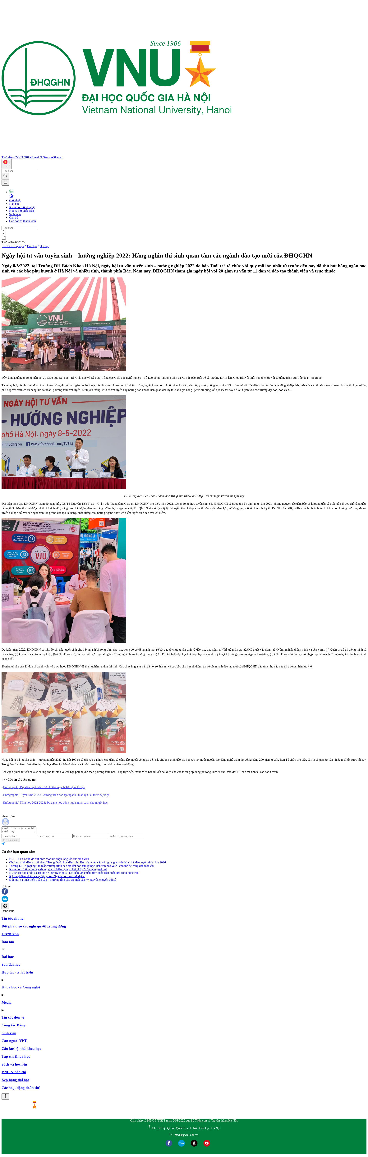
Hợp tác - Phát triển (17, 972)
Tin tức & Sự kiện (13, 246)
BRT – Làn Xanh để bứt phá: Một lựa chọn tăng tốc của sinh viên (49, 859)
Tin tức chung (13, 918)
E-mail (35, 157)
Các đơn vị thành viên (22, 221)
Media (7, 1002)
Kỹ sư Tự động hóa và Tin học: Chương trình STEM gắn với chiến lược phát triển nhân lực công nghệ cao (74, 872)
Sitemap (58, 157)
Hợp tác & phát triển (21, 210)
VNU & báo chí (14, 1072)
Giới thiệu (15, 200)
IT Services (46, 157)
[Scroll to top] (5, 1096)
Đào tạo (14, 203)
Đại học (44, 246)
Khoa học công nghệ (21, 207)
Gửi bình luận (10, 840)
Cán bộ (13, 217)
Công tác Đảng (13, 1025)
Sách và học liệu (14, 1064)
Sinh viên (15, 214)
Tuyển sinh (10, 934)
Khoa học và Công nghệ (21, 987)
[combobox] (7, 164)
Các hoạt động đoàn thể (20, 1088)
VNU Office (23, 157)
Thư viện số (9, 157)
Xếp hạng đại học (15, 1080)
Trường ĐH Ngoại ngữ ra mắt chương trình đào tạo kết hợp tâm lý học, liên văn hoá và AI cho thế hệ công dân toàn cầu (81, 865)
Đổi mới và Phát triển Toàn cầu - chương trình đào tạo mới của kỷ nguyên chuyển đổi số (62, 879)
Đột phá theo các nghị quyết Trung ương (34, 926)
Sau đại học (11, 964)
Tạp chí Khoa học (16, 1056)
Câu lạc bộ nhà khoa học (21, 1049)
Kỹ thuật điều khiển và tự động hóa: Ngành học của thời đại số (47, 876)
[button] (184, 891)
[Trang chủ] (117, 154)
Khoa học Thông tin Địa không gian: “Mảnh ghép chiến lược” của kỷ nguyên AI (58, 869)
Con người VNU (14, 1041)
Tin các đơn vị (13, 1017)
